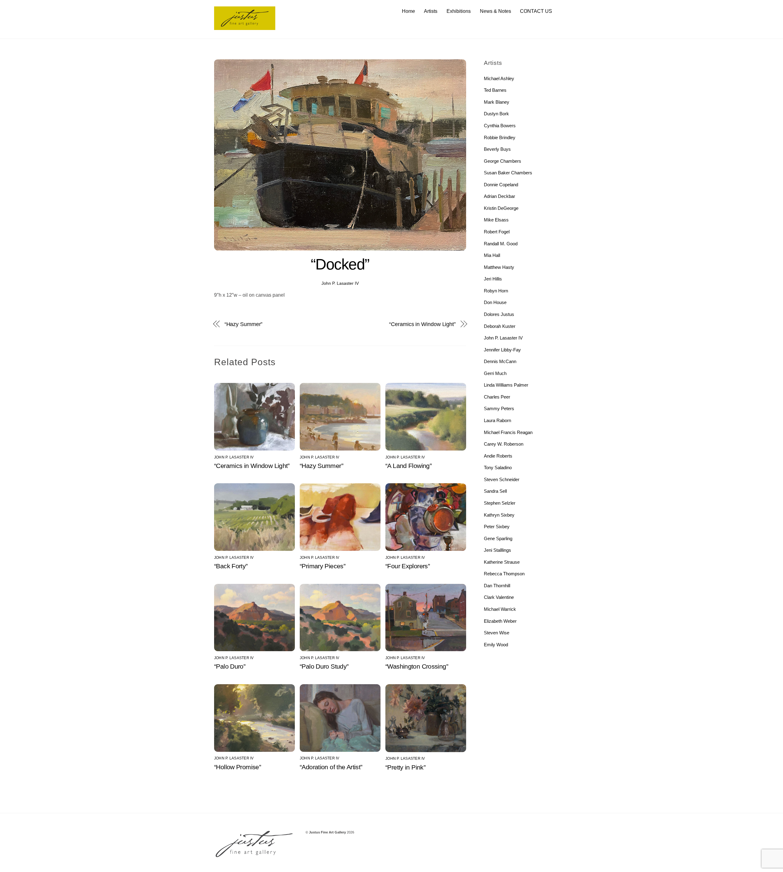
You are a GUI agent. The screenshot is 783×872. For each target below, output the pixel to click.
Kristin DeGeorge (501, 208)
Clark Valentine (499, 597)
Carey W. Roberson (503, 444)
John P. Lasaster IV (340, 283)
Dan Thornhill (497, 585)
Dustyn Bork (496, 113)
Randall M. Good (501, 243)
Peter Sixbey (497, 526)
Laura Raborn (497, 420)
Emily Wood (496, 644)
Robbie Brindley (499, 137)
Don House (495, 302)
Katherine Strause (502, 562)
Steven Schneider (501, 479)
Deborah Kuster (499, 326)
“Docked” (340, 264)
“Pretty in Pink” (405, 767)
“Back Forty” (231, 566)
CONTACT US (536, 11)
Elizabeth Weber (500, 621)
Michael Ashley (499, 78)
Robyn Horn (496, 290)
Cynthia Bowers (500, 125)
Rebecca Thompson (504, 573)
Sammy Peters (499, 408)
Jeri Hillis (493, 278)
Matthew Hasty (499, 267)
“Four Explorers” (407, 566)
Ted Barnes (495, 90)
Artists (430, 11)
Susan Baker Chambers (508, 172)
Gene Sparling (498, 538)
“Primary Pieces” (322, 566)
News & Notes (495, 11)
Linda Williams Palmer (506, 385)
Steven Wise (496, 632)
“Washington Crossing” (416, 666)
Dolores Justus (499, 314)
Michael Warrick (500, 609)
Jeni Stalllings (497, 550)
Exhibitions (459, 11)
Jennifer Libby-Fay (502, 349)
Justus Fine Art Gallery (327, 832)
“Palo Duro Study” (324, 666)
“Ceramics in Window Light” (422, 324)
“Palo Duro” (229, 666)
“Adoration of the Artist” (331, 766)
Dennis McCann (500, 361)
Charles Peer (497, 396)
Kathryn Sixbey (499, 515)
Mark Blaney (496, 102)
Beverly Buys (497, 149)
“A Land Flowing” (408, 465)
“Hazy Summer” (244, 324)
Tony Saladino (498, 467)
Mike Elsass (496, 219)
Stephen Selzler (499, 503)
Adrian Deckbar (499, 196)
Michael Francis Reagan (508, 432)
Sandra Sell (495, 491)
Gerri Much (495, 373)
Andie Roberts (498, 455)
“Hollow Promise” (237, 766)
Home (408, 11)
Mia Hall (492, 255)
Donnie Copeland (501, 184)
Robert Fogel (497, 231)
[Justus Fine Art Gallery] (244, 27)
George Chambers (502, 161)
